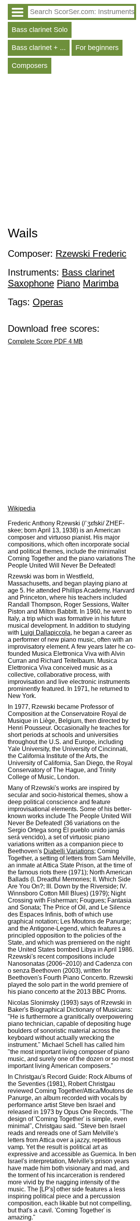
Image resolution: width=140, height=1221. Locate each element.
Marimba (101, 283)
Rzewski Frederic (91, 253)
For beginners (97, 48)
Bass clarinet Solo (40, 30)
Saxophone (31, 283)
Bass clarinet (88, 272)
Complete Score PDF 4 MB (45, 341)
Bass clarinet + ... (39, 48)
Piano (68, 283)
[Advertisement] (70, 152)
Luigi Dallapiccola (45, 632)
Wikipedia (21, 508)
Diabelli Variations (69, 851)
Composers (29, 65)
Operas (48, 302)
